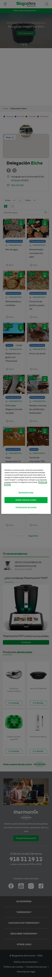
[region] (26, 488)
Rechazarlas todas (26, 492)
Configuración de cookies (26, 507)
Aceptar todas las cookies (26, 500)
